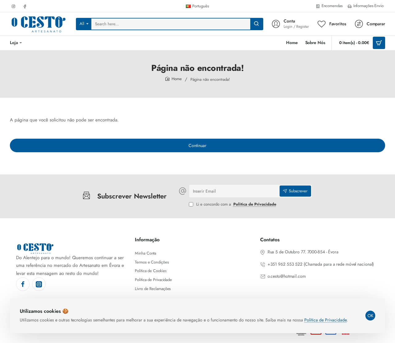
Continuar (197, 145)
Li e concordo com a (235, 204)
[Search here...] (256, 24)
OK (370, 315)
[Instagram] (39, 284)
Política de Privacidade (325, 320)
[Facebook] (23, 284)
